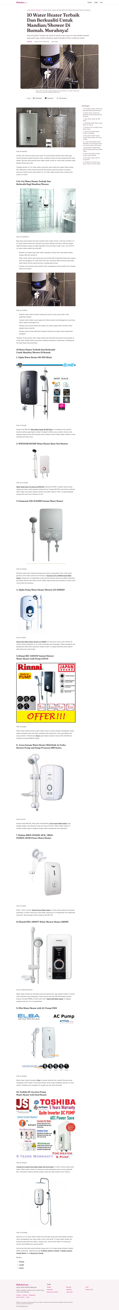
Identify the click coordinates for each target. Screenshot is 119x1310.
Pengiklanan (32, 1295)
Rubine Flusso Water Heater (41, 910)
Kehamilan (50, 1289)
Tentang (18, 1295)
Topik (96, 2)
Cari (101, 2)
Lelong (21, 1268)
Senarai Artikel (20, 1297)
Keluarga (38, 10)
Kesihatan (69, 1289)
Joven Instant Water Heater (58, 823)
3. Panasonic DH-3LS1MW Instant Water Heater (92, 128)
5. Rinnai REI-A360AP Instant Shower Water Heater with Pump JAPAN (92, 137)
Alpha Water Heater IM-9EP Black (42, 429)
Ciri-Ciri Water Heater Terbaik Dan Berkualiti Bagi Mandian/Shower (92, 109)
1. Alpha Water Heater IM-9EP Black (91, 119)
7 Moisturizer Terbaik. (36, 1253)
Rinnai (38, 736)
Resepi (49, 1287)
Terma (28, 1297)
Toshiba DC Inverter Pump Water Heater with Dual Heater (35, 1167)
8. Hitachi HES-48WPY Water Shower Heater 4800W (91, 154)
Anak (87, 1287)
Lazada (21, 1265)
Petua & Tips (89, 1289)
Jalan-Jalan (69, 1292)
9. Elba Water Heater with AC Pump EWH (91, 158)
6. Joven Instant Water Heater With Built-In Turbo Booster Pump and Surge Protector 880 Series (92, 143)
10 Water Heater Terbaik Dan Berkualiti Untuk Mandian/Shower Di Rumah (92, 114)
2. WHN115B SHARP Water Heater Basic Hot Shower (92, 124)
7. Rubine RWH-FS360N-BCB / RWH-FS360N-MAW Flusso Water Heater (93, 149)
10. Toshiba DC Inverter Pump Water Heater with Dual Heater (92, 163)
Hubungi (24, 1295)
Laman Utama (31, 10)
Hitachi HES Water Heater (55, 999)
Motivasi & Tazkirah (52, 1292)
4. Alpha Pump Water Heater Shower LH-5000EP (91, 132)
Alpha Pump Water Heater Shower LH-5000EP (31, 642)
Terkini (89, 2)
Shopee (21, 1261)
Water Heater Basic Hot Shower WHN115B (30, 487)
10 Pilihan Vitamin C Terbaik (50, 1251)
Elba (38, 1080)
